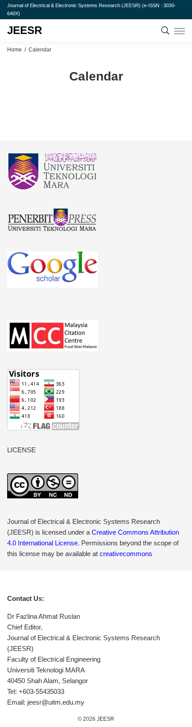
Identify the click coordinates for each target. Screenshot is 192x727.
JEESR (24, 30)
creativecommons (126, 553)
